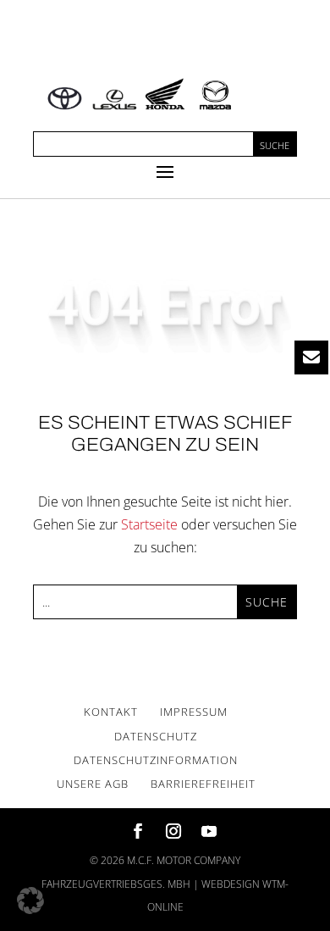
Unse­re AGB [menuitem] (93, 783)
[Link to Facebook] (138, 832)
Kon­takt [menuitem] (111, 711)
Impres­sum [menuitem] (194, 711)
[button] (165, 171)
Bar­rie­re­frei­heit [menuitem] (203, 783)
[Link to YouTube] (209, 832)
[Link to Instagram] (173, 832)
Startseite (149, 524)
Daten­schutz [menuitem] (155, 736)
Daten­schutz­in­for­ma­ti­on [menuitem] (156, 760)
